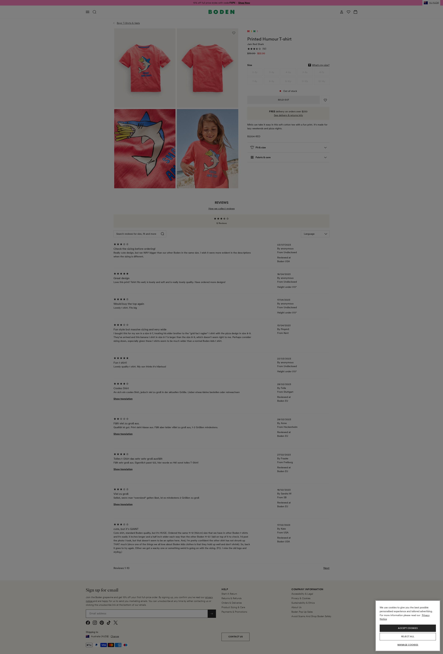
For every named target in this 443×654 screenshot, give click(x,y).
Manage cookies (407, 645)
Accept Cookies (408, 628)
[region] (407, 625)
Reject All (407, 636)
